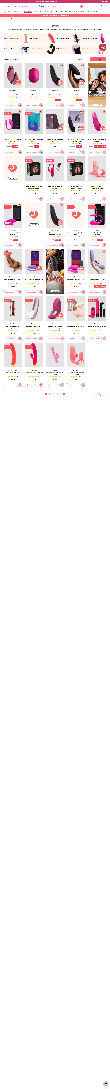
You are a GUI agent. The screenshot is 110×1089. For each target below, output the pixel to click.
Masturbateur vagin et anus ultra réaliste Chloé (34, 187)
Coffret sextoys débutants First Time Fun (97, 327)
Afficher (97, 393)
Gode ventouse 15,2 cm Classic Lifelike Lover (12, 280)
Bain (35, 11)
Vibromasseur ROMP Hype (12, 372)
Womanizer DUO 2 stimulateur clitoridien (76, 94)
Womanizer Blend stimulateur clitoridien (76, 373)
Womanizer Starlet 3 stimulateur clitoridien (34, 140)
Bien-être (57, 11)
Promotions (80, 11)
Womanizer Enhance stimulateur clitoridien (97, 140)
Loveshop (6, 19)
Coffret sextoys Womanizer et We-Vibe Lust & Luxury (76, 140)
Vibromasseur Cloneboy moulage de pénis (13, 327)
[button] (94, 6)
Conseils (94, 11)
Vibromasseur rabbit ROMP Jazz (34, 372)
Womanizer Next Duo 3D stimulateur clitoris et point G (55, 327)
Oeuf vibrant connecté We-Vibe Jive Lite (34, 280)
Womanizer (28, 11)
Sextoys (40, 11)
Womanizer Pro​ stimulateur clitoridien (34, 327)
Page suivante (64, 394)
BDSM (51, 11)
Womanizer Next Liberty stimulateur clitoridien (13, 94)
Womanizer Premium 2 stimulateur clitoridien (55, 94)
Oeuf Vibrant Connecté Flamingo (55, 187)
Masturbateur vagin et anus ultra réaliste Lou (76, 187)
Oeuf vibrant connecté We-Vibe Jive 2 (76, 280)
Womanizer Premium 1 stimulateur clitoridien (55, 233)
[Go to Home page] (17, 6)
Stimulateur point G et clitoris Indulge (76, 233)
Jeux (73, 11)
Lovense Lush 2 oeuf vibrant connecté (13, 233)
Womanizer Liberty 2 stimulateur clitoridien (97, 187)
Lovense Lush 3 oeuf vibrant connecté (97, 233)
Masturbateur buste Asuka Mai (76, 326)
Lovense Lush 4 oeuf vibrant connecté (13, 140)
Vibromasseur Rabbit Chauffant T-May (55, 373)
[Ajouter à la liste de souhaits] (20, 105)
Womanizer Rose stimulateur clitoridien (34, 94)
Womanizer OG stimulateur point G (97, 280)
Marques (87, 11)
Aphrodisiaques (66, 11)
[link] (97, 6)
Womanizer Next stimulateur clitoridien (55, 140)
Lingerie (46, 11)
